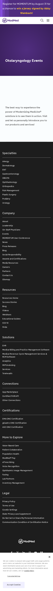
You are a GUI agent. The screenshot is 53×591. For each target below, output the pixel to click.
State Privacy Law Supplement (16, 513)
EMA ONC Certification (12, 418)
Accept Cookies (14, 584)
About (5, 221)
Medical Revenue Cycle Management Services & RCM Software (24, 355)
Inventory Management (13, 483)
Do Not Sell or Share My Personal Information (23, 518)
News (5, 242)
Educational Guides (11, 318)
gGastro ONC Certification (14, 423)
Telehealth (7, 373)
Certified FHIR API (10, 396)
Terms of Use (8, 505)
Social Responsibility (11, 254)
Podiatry (6, 198)
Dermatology (8, 165)
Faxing (5, 474)
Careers (6, 267)
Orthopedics (8, 186)
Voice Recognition (10, 466)
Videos (5, 310)
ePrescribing (8, 462)
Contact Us (7, 275)
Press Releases (9, 246)
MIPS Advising (8, 365)
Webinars (6, 314)
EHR (4, 345)
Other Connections (11, 400)
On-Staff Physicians (11, 229)
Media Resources (10, 262)
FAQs (4, 327)
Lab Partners (8, 478)
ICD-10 (5, 323)
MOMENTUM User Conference (16, 238)
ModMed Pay (8, 458)
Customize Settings (13, 576)
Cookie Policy (29, 571)
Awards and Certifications (14, 258)
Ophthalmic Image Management (17, 470)
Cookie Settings (9, 509)
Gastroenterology (10, 173)
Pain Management (10, 190)
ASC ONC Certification (12, 427)
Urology (6, 202)
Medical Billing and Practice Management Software (25, 349)
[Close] (49, 557)
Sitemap (6, 279)
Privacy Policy (8, 501)
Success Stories (9, 302)
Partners (6, 271)
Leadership (7, 225)
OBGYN (5, 178)
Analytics (6, 361)
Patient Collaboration (12, 449)
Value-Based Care (10, 445)
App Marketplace (10, 392)
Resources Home (10, 298)
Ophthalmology (9, 182)
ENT (4, 169)
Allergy (5, 161)
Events (5, 233)
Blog (4, 250)
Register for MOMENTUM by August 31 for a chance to (26, 8)
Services (6, 369)
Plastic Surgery (9, 194)
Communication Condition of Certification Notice (25, 522)
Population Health (10, 453)
